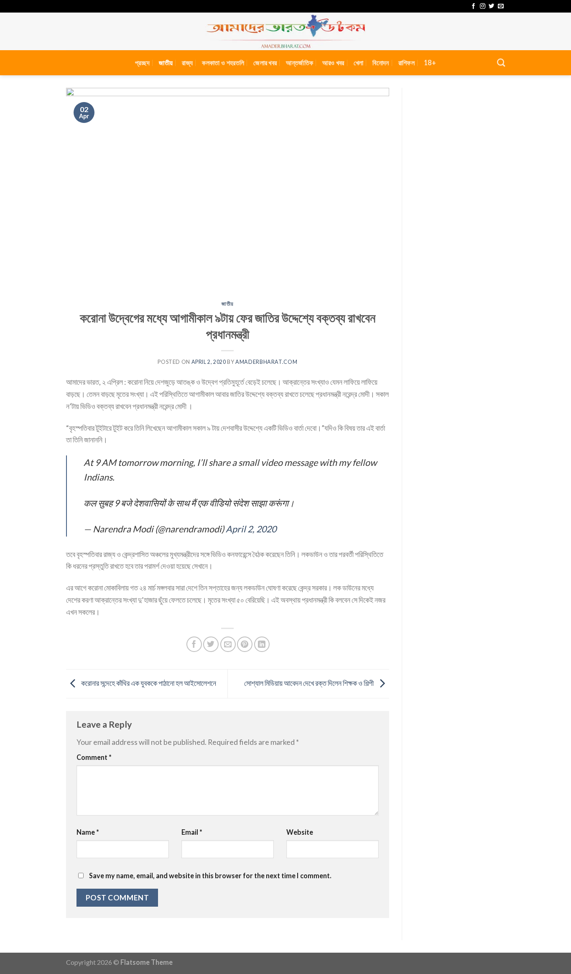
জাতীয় (166, 62)
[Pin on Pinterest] (244, 644)
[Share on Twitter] (211, 644)
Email (191, 832)
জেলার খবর (265, 62)
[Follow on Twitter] (491, 6)
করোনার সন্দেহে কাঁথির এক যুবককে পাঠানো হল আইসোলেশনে (148, 683)
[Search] (501, 63)
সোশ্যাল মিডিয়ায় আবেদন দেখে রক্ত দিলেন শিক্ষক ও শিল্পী (309, 683)
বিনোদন (380, 62)
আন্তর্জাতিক (299, 62)
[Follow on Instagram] (482, 6)
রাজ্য (187, 62)
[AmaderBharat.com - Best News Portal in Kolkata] (285, 31)
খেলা (359, 62)
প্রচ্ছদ (142, 62)
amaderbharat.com (266, 362)
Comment (94, 757)
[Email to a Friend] (228, 644)
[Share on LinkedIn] (262, 644)
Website (299, 832)
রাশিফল (406, 62)
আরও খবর (333, 62)
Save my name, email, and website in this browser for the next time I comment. (210, 875)
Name (87, 832)
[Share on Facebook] (194, 644)
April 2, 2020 (251, 529)
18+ (430, 62)
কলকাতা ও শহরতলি (223, 62)
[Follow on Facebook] (473, 6)
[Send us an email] (500, 6)
